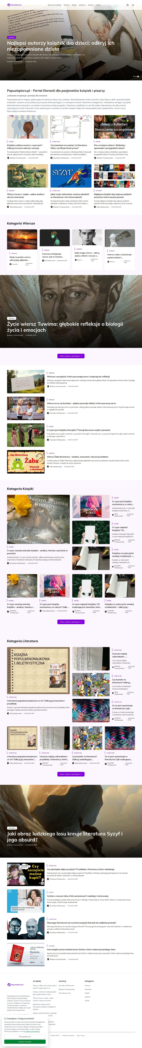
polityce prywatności (33, 1031)
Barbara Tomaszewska (15, 335)
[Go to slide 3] (138, 76)
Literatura (82, 5)
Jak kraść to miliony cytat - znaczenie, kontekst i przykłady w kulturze (44, 1006)
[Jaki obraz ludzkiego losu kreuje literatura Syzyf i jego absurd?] (71, 821)
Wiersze (66, 5)
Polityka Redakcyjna (68, 1035)
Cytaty (98, 5)
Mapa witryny (81, 1035)
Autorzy (90, 5)
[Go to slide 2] (136, 76)
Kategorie (89, 981)
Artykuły (37, 981)
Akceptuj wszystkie (25, 1042)
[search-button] (127, 5)
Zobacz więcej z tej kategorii (70, 356)
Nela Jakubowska (65, 993)
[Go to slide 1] (134, 76)
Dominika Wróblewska (14, 62)
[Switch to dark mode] (133, 5)
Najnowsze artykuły (54, 5)
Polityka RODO (55, 1035)
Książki (74, 5)
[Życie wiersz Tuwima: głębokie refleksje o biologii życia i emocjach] (71, 311)
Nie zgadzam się (25, 1036)
